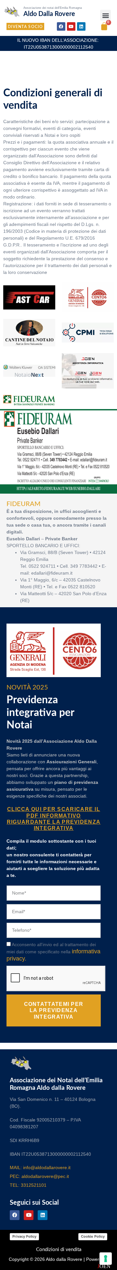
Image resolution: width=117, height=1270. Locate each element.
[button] (105, 15)
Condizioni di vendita (58, 1249)
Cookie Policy (93, 1236)
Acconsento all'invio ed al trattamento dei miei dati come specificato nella (53, 951)
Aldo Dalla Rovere (49, 14)
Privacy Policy (24, 1236)
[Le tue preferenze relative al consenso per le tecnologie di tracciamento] (105, 1258)
